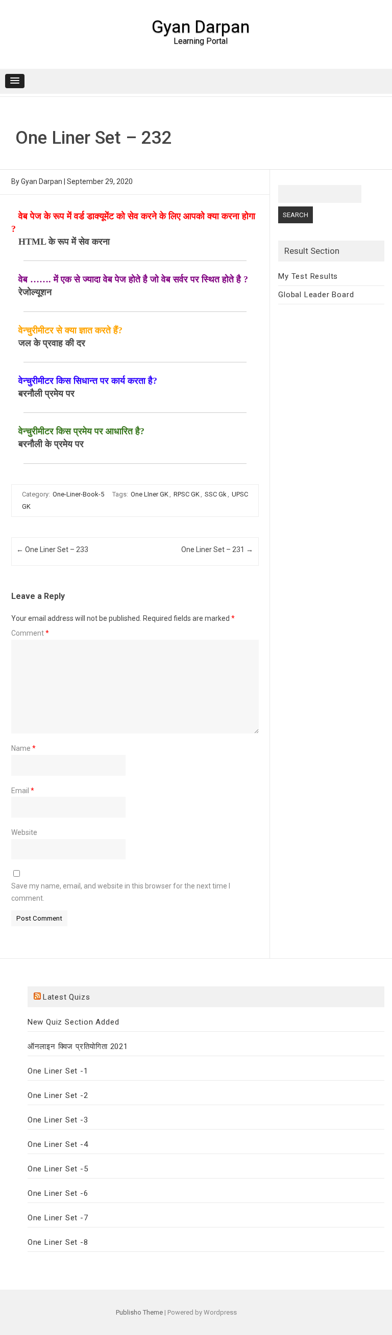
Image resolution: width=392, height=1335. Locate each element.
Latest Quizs (66, 997)
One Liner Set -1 (58, 1071)
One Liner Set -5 (58, 1168)
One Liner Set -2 (58, 1095)
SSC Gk (216, 494)
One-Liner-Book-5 (78, 494)
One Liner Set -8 (58, 1242)
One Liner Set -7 (58, 1217)
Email (22, 791)
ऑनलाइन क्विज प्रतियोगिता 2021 (78, 1046)
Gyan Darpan (201, 26)
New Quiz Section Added (73, 1022)
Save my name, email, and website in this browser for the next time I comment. (120, 892)
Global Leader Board (316, 294)
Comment (30, 633)
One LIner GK (149, 494)
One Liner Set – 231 (217, 549)
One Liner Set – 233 (52, 549)
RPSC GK (187, 494)
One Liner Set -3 (58, 1119)
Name (23, 748)
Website (24, 832)
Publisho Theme (139, 1312)
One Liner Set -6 (58, 1193)
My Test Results (308, 276)
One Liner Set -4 (58, 1144)
